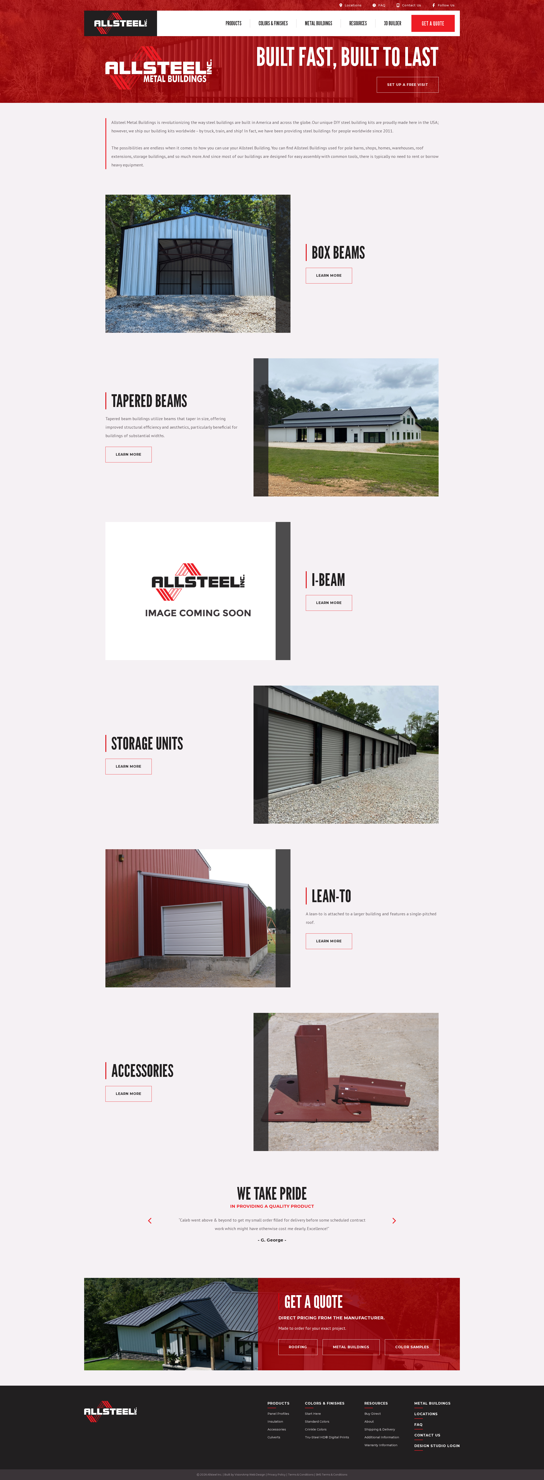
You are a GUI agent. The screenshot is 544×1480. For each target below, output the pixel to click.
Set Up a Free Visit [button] (407, 85)
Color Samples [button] (412, 1347)
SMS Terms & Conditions (331, 1474)
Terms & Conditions (300, 1474)
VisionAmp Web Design (250, 1474)
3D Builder (392, 23)
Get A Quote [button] (433, 23)
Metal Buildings (318, 23)
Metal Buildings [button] (351, 1347)
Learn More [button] (329, 276)
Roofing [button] (298, 1347)
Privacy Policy (277, 1474)
